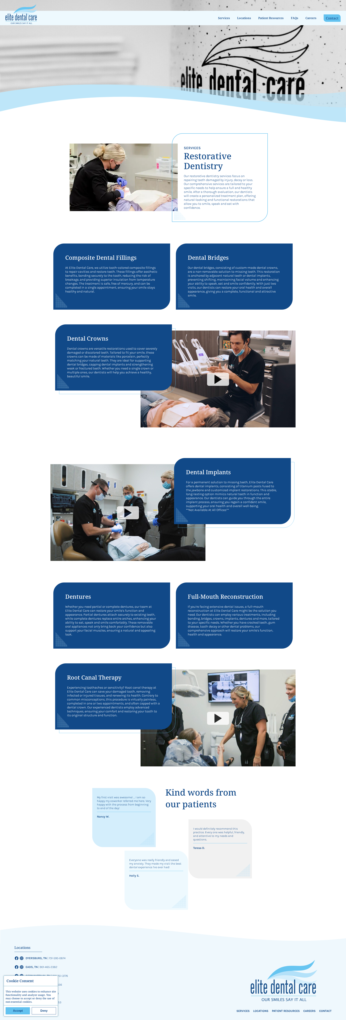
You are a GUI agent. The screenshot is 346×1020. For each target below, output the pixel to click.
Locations (244, 18)
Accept (18, 1010)
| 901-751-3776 (59, 975)
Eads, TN (32, 967)
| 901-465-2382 (47, 967)
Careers (310, 18)
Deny (44, 1010)
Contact (332, 18)
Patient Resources (271, 18)
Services (224, 18)
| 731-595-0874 (56, 958)
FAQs (294, 18)
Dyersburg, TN (36, 958)
